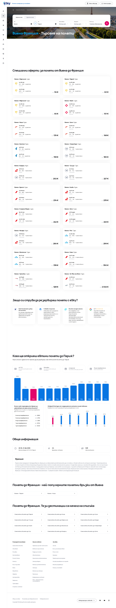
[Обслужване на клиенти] (3, 63)
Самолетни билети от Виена (33, 9)
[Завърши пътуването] (3, 54)
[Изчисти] (31, 24)
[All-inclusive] (3, 35)
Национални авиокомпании (40, 558)
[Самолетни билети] (3, 16)
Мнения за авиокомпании (39, 564)
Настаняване (16, 555)
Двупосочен (19, 17)
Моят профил (107, 3)
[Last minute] (3, 30)
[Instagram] (108, 600)
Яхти (14, 567)
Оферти (15, 574)
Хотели (14, 561)
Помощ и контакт (57, 567)
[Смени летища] (35, 23)
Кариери (55, 555)
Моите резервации (58, 564)
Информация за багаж (38, 577)
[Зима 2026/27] (3, 25)
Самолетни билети (20, 9)
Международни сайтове (85, 600)
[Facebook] (100, 600)
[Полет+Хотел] (3, 11)
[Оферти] (3, 49)
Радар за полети (37, 552)
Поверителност (44, 599)
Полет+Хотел (16, 558)
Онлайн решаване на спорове (60, 561)
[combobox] (22, 24)
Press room (55, 552)
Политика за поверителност (30, 599)
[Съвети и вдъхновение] (3, 58)
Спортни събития (17, 586)
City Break (15, 548)
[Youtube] (104, 600)
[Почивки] (3, 20)
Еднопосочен (30, 17)
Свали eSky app (93, 3)
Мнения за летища (38, 571)
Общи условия (16, 599)
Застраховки (16, 577)
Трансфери (15, 583)
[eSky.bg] (13, 10)
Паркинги (15, 580)
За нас (54, 545)
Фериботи (15, 571)
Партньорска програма (59, 558)
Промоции (35, 574)
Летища (35, 567)
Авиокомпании (36, 555)
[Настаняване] (3, 44)
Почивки (15, 552)
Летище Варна (36, 561)
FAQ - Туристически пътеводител (38, 580)
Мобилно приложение (38, 548)
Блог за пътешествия (58, 548)
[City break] (3, 39)
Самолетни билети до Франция (49, 9)
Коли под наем (16, 564)
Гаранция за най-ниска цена (40, 545)
